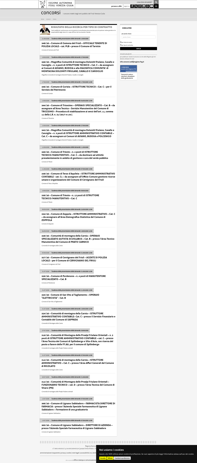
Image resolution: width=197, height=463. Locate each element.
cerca (138, 48)
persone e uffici (116, 6)
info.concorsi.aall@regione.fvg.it (132, 62)
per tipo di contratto (127, 45)
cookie (69, 453)
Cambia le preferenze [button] (122, 458)
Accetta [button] (103, 458)
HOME (42, 19)
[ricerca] (156, 2)
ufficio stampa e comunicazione (84, 460)
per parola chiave (126, 34)
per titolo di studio (126, 42)
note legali (75, 453)
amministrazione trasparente (50, 453)
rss (91, 453)
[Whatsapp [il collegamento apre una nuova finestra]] (147, 6)
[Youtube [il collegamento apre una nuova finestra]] (151, 6)
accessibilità (84, 453)
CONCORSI (48, 19)
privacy (63, 453)
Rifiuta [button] (110, 458)
